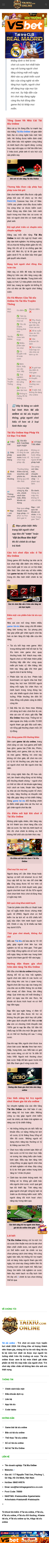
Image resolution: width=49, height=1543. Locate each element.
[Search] (46, 4)
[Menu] (3, 4)
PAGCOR (11, 201)
